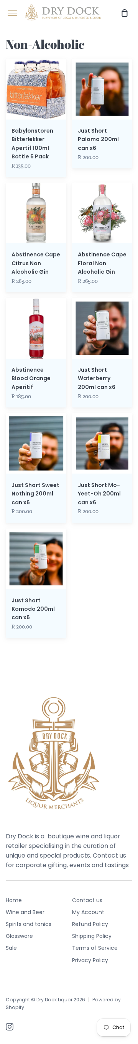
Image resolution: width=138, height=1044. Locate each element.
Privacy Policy (90, 960)
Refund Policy (90, 924)
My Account (88, 912)
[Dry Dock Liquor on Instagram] (9, 1027)
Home (14, 900)
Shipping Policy (92, 936)
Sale (11, 948)
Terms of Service (95, 948)
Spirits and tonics (28, 924)
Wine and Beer (25, 912)
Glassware (19, 936)
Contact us (87, 900)
